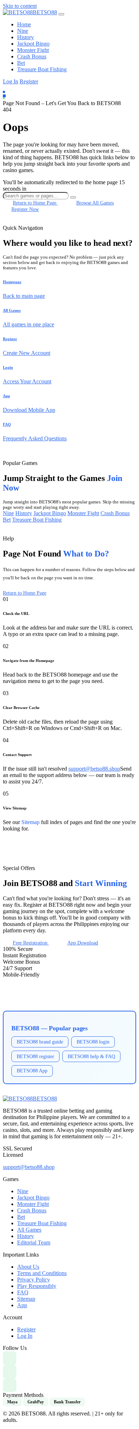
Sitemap (30, 822)
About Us (28, 1267)
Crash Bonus (31, 56)
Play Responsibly (36, 1286)
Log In (10, 81)
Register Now (25, 209)
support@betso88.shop (94, 769)
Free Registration (31, 943)
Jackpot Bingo (33, 44)
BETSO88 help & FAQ (91, 1056)
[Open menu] (61, 14)
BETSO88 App (32, 1070)
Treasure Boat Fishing (42, 69)
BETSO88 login (93, 1042)
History (25, 37)
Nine (22, 31)
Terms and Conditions (42, 1273)
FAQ (23, 1292)
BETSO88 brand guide (40, 1042)
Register (29, 81)
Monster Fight (33, 50)
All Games (29, 1230)
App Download (82, 943)
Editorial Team (33, 1242)
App (22, 1305)
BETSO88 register (35, 1056)
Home (24, 24)
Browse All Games (95, 203)
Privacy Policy (33, 1280)
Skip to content (20, 6)
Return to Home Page (24, 593)
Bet (21, 63)
